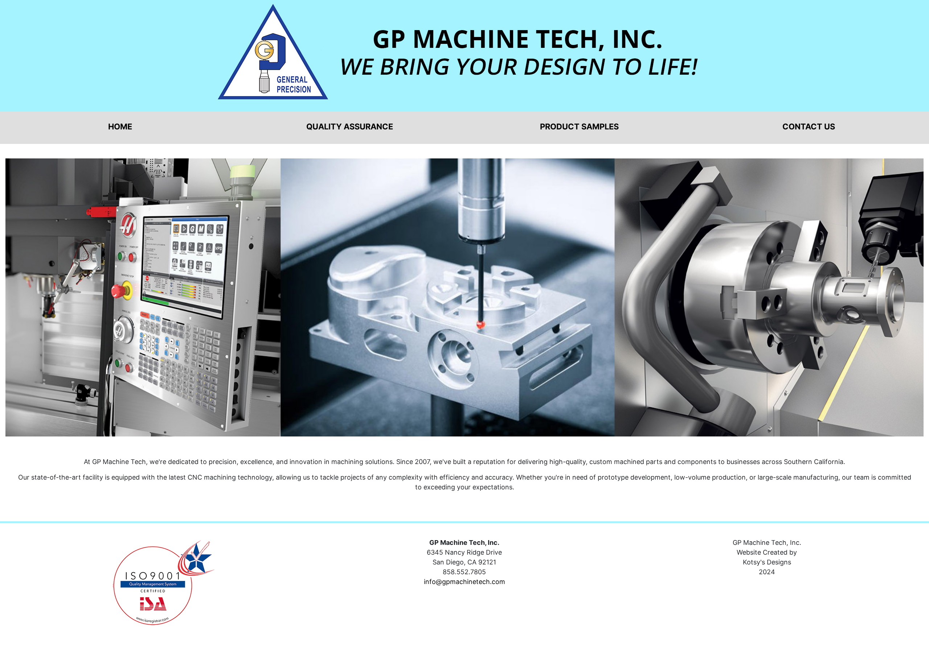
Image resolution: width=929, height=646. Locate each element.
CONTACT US (808, 126)
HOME (120, 126)
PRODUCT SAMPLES (579, 126)
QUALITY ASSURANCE (349, 126)
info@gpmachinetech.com (464, 581)
